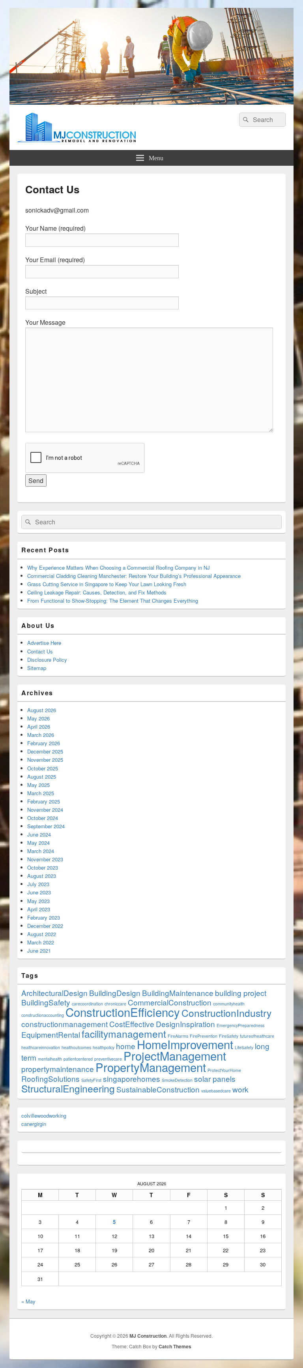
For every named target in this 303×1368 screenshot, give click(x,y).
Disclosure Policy (47, 659)
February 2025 (43, 801)
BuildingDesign (114, 992)
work (240, 1089)
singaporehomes (131, 1078)
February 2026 (43, 743)
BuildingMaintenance (177, 992)
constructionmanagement (64, 1023)
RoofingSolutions (50, 1078)
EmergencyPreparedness (240, 1025)
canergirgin (33, 1123)
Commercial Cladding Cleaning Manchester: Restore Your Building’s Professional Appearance (134, 575)
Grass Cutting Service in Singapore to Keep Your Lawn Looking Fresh (106, 584)
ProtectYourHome (224, 1070)
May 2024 (38, 842)
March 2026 (40, 735)
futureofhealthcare (257, 1036)
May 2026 (38, 718)
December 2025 (45, 751)
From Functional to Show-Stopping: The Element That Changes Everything (112, 600)
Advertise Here (44, 642)
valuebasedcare (216, 1091)
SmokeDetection (177, 1080)
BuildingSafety (45, 1002)
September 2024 (46, 826)
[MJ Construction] (151, 102)
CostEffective (131, 1023)
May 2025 (38, 785)
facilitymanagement (124, 1033)
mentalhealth (50, 1059)
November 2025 (45, 759)
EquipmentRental (50, 1034)
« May (28, 1301)
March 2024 (40, 851)
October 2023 (42, 867)
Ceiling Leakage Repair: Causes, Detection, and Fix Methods (96, 592)
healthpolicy (103, 1047)
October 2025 (42, 768)
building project (240, 992)
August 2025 (41, 776)
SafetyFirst (91, 1080)
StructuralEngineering (68, 1088)
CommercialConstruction (169, 1002)
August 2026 (41, 710)
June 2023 (39, 892)
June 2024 (39, 834)
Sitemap (36, 668)
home (125, 1045)
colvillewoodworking (43, 1115)
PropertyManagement (150, 1067)
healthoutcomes (76, 1047)
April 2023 (38, 909)
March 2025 (40, 793)
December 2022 (45, 925)
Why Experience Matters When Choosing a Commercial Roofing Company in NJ (118, 567)
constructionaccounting (42, 1015)
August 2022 (41, 934)
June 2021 (39, 950)
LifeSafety (244, 1047)
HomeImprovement (185, 1044)
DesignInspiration (185, 1023)
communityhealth (229, 1004)
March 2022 (40, 942)
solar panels (215, 1078)
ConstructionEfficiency (122, 1011)
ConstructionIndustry (226, 1013)
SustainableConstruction (158, 1089)
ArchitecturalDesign (54, 992)
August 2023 (41, 875)
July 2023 (38, 884)
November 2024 (45, 809)
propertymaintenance (57, 1068)
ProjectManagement (174, 1055)
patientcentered (78, 1059)
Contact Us (40, 651)
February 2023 (43, 917)
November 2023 (45, 859)
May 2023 (38, 901)
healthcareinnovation (40, 1047)
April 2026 (38, 726)
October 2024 (42, 818)
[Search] (245, 120)
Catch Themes (175, 1346)
